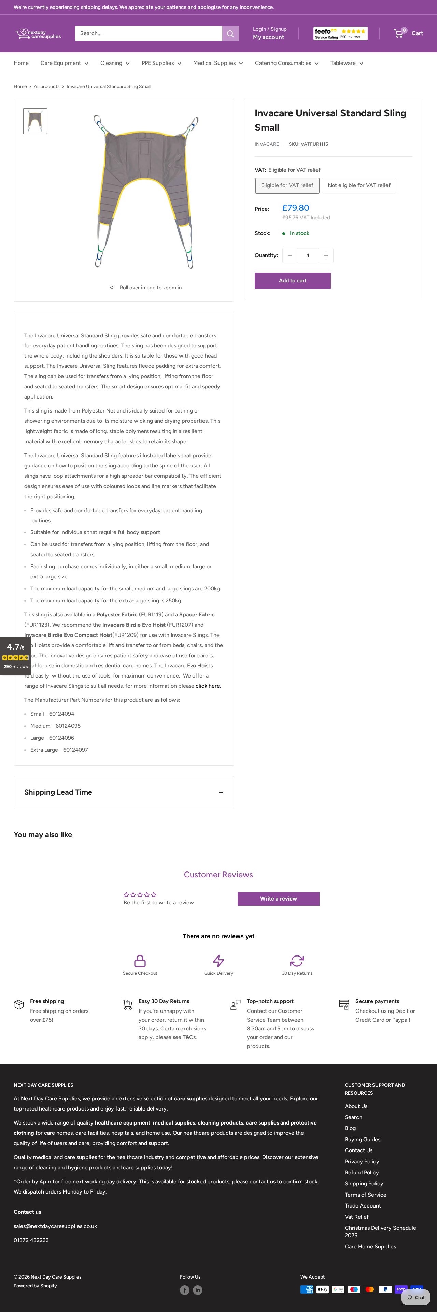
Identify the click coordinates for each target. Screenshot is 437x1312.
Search (353, 1117)
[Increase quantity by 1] (326, 255)
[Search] (230, 33)
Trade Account (363, 1205)
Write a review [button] (278, 898)
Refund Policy (362, 1172)
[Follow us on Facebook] (184, 1290)
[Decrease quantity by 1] (290, 255)
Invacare (267, 144)
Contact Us (358, 1150)
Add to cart (293, 280)
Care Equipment (61, 63)
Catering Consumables (283, 63)
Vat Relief (357, 1217)
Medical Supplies (214, 63)
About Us (356, 1106)
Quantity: (266, 255)
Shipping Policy (364, 1183)
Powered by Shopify (35, 1286)
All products (47, 86)
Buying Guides (362, 1139)
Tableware (343, 63)
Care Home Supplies (370, 1246)
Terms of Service (365, 1194)
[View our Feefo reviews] (340, 33)
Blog (350, 1128)
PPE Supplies (158, 63)
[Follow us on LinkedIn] (197, 1290)
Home (21, 63)
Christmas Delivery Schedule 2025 (380, 1232)
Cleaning (111, 63)
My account (268, 36)
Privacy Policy (362, 1161)
